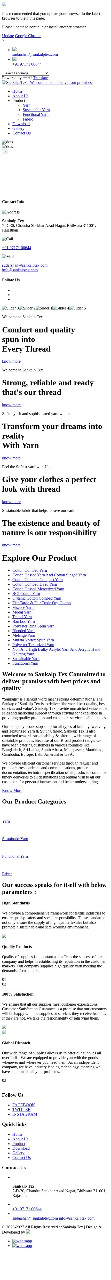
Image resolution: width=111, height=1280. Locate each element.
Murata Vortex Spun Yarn (33, 640)
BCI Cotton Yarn (26, 593)
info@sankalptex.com (20, 270)
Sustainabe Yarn (15, 839)
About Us (20, 96)
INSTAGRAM (24, 1114)
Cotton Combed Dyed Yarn (34, 584)
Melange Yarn (23, 635)
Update (8, 36)
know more (11, 361)
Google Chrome (28, 36)
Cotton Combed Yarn (29, 570)
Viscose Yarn (23, 607)
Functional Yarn (36, 114)
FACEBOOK (23, 1105)
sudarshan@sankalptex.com (35, 54)
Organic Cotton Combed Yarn (36, 598)
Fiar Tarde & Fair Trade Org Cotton (41, 603)
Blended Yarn (23, 631)
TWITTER (21, 1109)
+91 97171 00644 (27, 64)
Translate (40, 78)
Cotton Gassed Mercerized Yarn (38, 589)
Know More (12, 790)
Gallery (18, 128)
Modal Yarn (21, 612)
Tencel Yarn (22, 617)
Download (21, 124)
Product (18, 1143)
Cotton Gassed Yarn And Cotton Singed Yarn (49, 575)
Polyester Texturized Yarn (33, 644)
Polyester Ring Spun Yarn (33, 626)
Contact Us (21, 133)
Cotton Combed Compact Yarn (37, 579)
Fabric (28, 119)
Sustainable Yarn (36, 110)
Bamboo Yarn (23, 621)
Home (17, 91)
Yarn (26, 105)
